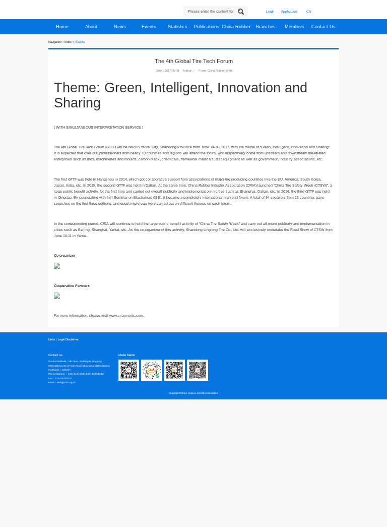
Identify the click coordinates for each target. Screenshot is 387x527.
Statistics (178, 26)
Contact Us (324, 26)
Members (295, 26)
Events (150, 26)
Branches (266, 26)
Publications (207, 26)
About (92, 26)
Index (68, 41)
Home (63, 26)
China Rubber (237, 26)
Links (51, 339)
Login (270, 11)
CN (308, 11)
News (120, 26)
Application (289, 11)
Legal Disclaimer (68, 339)
